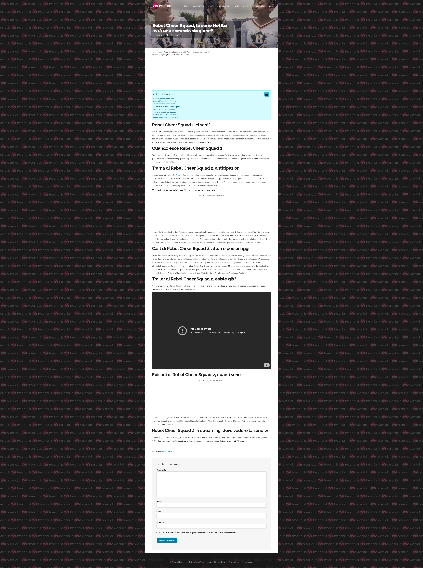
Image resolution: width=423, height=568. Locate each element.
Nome (159, 501)
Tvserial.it (163, 6)
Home (154, 52)
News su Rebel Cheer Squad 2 (164, 98)
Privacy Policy (234, 562)
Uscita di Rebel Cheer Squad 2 (164, 101)
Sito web (160, 522)
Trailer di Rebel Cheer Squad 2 (164, 112)
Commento (161, 470)
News (160, 52)
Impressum (247, 562)
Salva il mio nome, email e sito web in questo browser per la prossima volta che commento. (198, 533)
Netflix (164, 451)
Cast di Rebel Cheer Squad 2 (164, 109)
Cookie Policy (220, 562)
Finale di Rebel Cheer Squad (168, 106)
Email (159, 512)
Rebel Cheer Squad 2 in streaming (166, 117)
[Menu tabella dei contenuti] (266, 94)
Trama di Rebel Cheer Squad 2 (164, 104)
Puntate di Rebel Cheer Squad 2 (165, 115)
